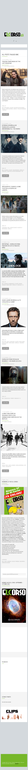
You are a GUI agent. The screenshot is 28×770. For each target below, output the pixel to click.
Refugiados (4, 228)
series (12, 398)
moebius (17, 561)
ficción (11, 107)
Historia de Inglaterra (19, 107)
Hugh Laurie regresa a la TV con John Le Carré (11, 301)
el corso (6, 484)
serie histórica (9, 108)
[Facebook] (13, 40)
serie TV (15, 108)
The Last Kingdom (22, 108)
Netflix (3, 108)
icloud (13, 561)
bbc (3, 107)
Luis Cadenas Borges (9, 131)
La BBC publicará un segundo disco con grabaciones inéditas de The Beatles (12, 416)
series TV (14, 284)
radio (3, 466)
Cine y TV (4, 105)
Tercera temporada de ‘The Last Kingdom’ (11, 62)
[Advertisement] (14, 15)
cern (5, 561)
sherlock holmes (6, 562)
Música (3, 463)
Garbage (9, 561)
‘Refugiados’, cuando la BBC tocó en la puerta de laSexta (11, 188)
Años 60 (3, 465)
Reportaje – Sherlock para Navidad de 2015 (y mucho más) (11, 245)
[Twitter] (15, 40)
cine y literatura (10, 341)
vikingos (4, 109)
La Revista (4, 559)
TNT (22, 171)
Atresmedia (4, 227)
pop (25, 465)
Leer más (5, 114)
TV (22, 284)
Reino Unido (9, 284)
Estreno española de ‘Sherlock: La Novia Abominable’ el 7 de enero (11, 127)
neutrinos (22, 561)
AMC (3, 341)
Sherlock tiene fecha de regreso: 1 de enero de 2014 (11, 360)
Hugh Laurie (21, 341)
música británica (19, 465)
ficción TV (19, 227)
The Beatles (8, 466)
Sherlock (4, 171)
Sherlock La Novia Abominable (14, 171)
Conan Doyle (7, 398)
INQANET (17, 763)
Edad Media (6, 107)
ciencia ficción (13, 227)
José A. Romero (8, 421)
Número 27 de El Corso (10, 482)
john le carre (5, 342)
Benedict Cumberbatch (9, 283)
